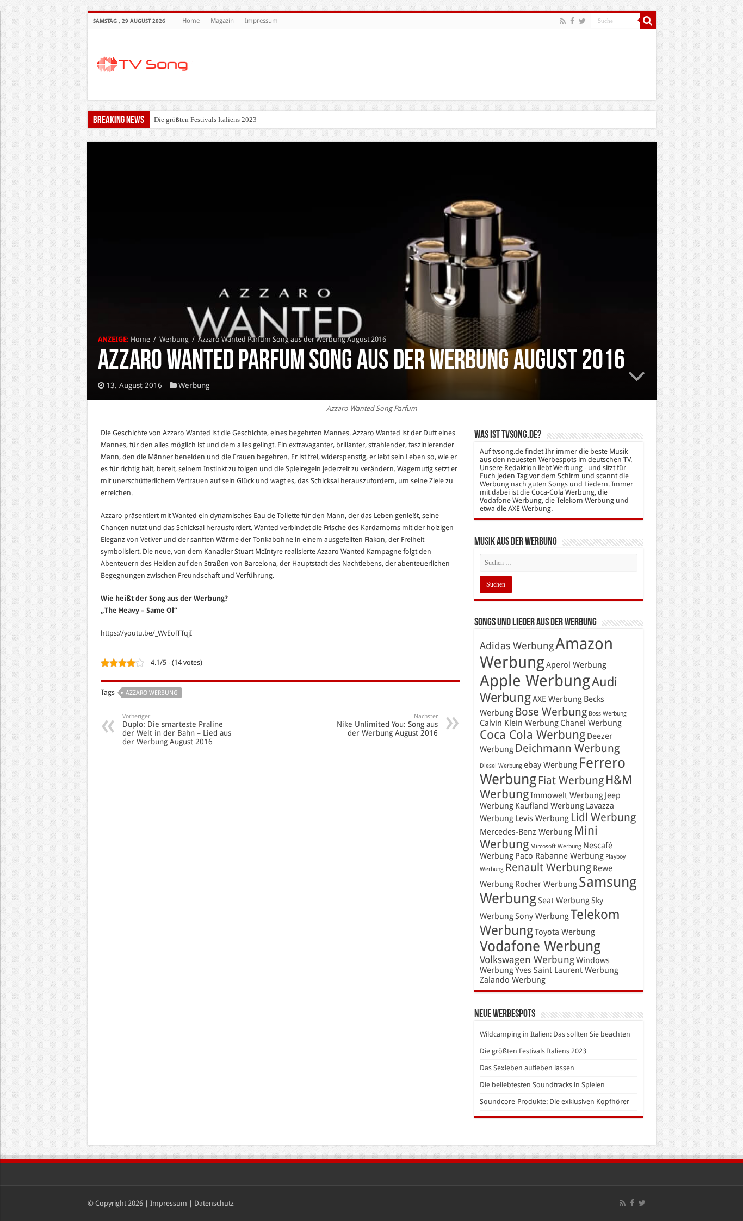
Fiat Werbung (571, 780)
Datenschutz (214, 1203)
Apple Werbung (535, 680)
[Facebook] (572, 21)
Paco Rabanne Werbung (559, 856)
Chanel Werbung (591, 723)
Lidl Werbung (603, 817)
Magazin (222, 20)
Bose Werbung (551, 711)
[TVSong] (147, 63)
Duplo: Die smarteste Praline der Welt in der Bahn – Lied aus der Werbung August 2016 (176, 729)
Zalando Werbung (513, 980)
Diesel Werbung (501, 765)
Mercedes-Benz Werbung (526, 832)
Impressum (261, 20)
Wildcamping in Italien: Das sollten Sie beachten (555, 1034)
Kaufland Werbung (549, 806)
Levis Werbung (542, 818)
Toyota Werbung (565, 932)
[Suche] (648, 21)
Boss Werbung (608, 713)
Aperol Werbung (576, 665)
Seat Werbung (564, 900)
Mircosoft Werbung (555, 846)
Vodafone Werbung (540, 946)
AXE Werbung (557, 699)
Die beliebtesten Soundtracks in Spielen (542, 1085)
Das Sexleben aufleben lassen (527, 1068)
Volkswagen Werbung (527, 959)
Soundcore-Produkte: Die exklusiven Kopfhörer (554, 1101)
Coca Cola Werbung (532, 735)
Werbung (174, 339)
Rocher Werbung (546, 884)
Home (191, 20)
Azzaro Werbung (152, 692)
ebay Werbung (550, 765)
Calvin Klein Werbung (519, 723)
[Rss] (563, 21)
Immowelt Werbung (566, 795)
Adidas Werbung (517, 645)
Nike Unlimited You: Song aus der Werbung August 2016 (387, 725)
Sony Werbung (542, 916)
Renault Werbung (548, 867)
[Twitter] (582, 21)
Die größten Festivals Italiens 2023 (205, 119)
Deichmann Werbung (567, 748)
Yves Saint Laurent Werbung (566, 970)
